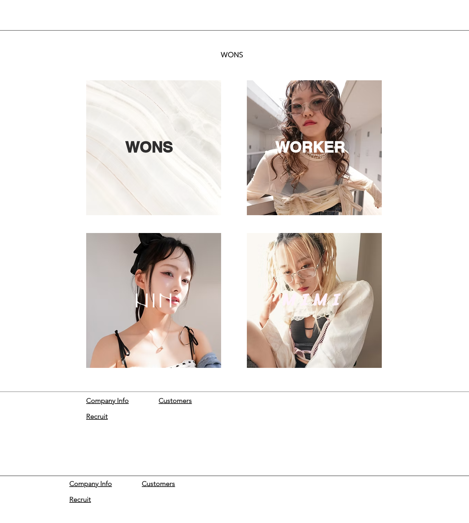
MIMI (313, 299)
